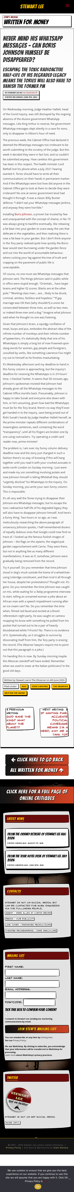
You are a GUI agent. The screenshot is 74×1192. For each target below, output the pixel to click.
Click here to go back (39, 759)
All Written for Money (34, 770)
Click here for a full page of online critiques (37, 795)
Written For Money (14, 693)
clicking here (46, 1037)
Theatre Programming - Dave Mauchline (31, 931)
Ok (38, 1186)
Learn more (10, 1055)
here (45, 1181)
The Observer (28, 93)
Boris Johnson (23, 214)
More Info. (13, 1123)
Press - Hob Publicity (20, 919)
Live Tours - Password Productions (28, 925)
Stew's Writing (40, 686)
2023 (24, 686)
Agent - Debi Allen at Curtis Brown (28, 913)
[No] (69, 1179)
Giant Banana (61, 1147)
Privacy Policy (19, 1040)
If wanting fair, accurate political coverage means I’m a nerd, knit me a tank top (54, 724)
